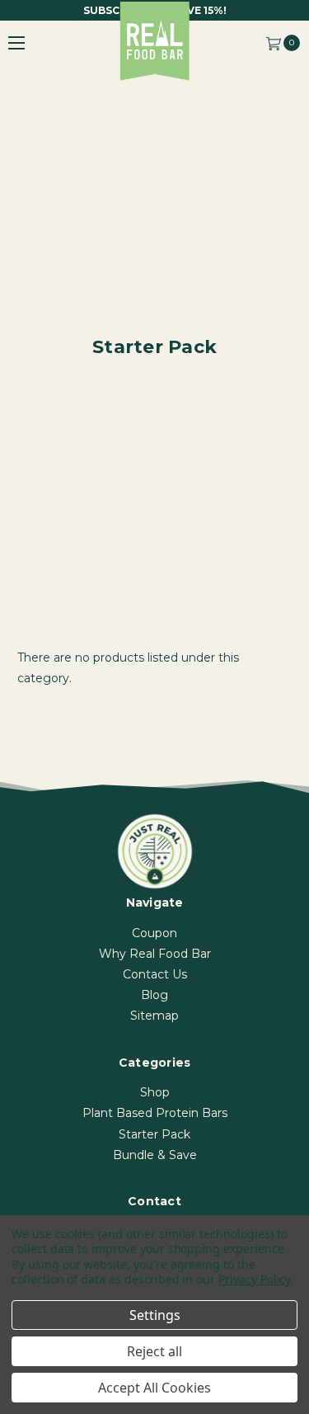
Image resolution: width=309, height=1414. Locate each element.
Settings (154, 1315)
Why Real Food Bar (155, 953)
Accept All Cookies (154, 1388)
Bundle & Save (155, 1155)
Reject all (154, 1351)
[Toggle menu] (16, 42)
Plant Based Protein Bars (154, 1112)
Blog (154, 994)
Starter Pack (154, 1134)
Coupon (154, 933)
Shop (155, 1092)
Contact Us (155, 974)
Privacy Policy (254, 1279)
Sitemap (154, 1015)
